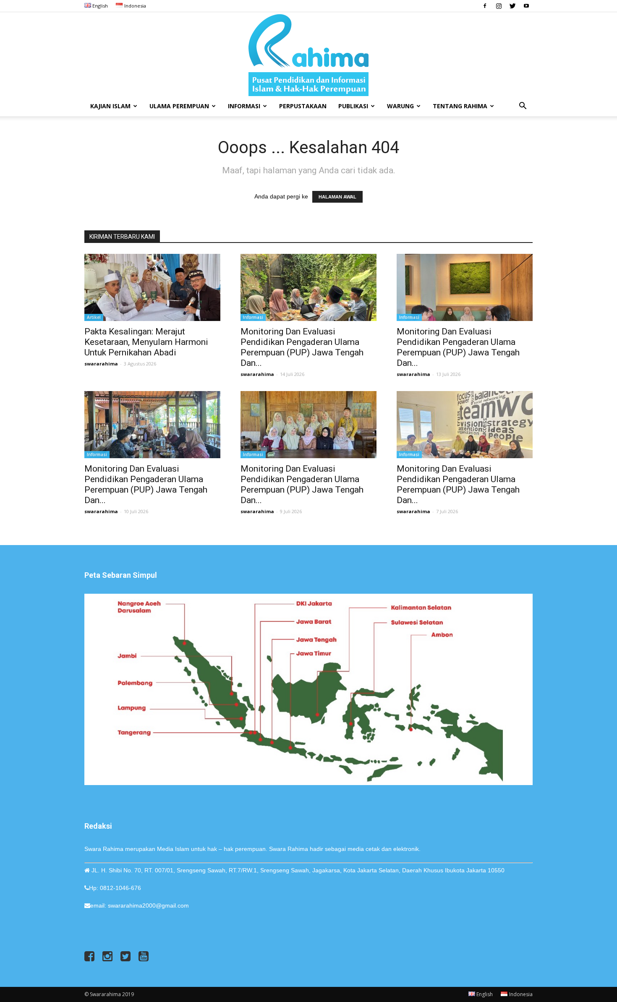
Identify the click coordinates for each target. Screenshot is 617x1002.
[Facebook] (484, 6)
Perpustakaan (303, 106)
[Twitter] (512, 6)
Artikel (94, 317)
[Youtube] (526, 6)
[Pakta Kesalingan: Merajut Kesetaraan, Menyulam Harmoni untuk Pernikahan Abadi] (152, 287)
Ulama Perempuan (179, 106)
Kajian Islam (110, 106)
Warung (400, 106)
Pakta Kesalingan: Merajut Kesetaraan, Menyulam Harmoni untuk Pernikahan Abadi (146, 341)
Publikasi (353, 106)
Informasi (244, 106)
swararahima (101, 363)
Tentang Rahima (460, 106)
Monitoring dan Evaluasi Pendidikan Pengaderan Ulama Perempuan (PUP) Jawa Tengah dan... (302, 347)
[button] (522, 107)
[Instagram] (498, 6)
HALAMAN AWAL (337, 196)
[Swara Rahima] (308, 54)
